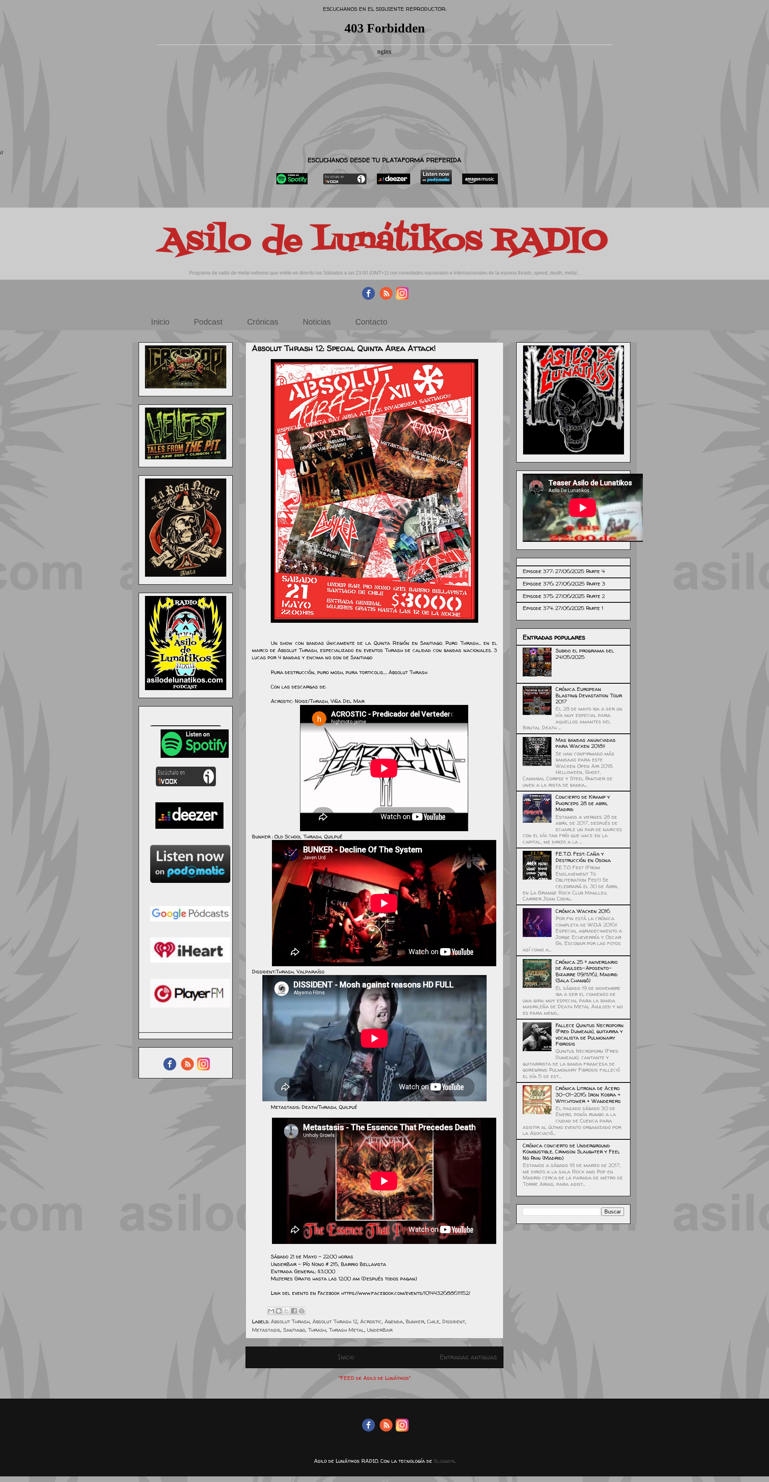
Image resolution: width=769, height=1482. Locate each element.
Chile (433, 1321)
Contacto (371, 321)
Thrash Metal (346, 1329)
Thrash (317, 1329)
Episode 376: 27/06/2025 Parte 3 (564, 583)
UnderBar (380, 1329)
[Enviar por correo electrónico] (271, 1311)
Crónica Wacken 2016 (583, 911)
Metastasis (266, 1329)
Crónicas (262, 321)
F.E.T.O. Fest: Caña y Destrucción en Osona (583, 857)
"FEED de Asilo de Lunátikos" (375, 1377)
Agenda (393, 1321)
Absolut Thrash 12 (334, 1321)
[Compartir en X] (286, 1311)
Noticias (317, 321)
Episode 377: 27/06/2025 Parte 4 (564, 571)
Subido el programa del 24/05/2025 (585, 653)
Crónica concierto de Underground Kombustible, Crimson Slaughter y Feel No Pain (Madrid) (571, 1151)
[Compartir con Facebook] (294, 1311)
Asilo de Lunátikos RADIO (384, 241)
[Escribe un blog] (279, 1311)
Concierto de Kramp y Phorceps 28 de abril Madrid (583, 803)
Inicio (160, 321)
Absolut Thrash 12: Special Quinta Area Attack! (344, 348)
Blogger (444, 1460)
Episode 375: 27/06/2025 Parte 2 (564, 596)
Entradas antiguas (468, 1357)
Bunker (415, 1321)
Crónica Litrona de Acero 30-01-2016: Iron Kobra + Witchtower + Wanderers (588, 1094)
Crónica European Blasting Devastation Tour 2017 (589, 695)
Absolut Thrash (290, 1321)
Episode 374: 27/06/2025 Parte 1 (563, 608)
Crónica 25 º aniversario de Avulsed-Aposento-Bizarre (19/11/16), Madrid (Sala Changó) (587, 971)
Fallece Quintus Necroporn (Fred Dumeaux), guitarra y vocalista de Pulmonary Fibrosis (590, 1035)
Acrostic (371, 1321)
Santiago (294, 1329)
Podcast (208, 321)
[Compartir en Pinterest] (302, 1311)
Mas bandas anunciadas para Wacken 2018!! (586, 743)
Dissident (453, 1321)
